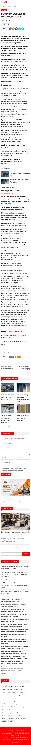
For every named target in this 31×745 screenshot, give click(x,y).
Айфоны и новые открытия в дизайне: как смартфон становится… (19, 180)
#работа (13, 712)
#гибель (4, 695)
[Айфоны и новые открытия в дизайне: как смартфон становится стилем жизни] (5, 181)
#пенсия (16, 707)
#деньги (26, 695)
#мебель (4, 704)
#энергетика (24, 718)
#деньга (20, 695)
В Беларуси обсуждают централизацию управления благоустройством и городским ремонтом (15, 641)
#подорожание (24, 707)
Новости (4, 10)
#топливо (11, 718)
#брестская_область (12, 692)
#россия (26, 712)
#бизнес (16, 689)
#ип (18, 698)
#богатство (23, 689)
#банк (3, 689)
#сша (20, 715)
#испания (23, 698)
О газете (3, 673)
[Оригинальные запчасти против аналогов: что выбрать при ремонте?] (7, 408)
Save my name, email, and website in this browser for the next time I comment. (14, 469)
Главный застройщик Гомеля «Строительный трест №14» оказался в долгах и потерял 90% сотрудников (14, 574)
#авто (16, 686)
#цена (17, 718)
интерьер (4, 721)
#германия (22, 692)
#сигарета (4, 715)
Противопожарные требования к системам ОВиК (24, 368)
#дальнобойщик (12, 695)
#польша (11, 709)
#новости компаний (7, 707)
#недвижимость (18, 704)
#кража (9, 701)
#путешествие (5, 712)
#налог (10, 704)
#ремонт (19, 712)
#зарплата (12, 698)
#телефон (4, 718)
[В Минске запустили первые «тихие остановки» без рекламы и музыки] (5, 174)
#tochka (4, 686)
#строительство (13, 715)
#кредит (15, 701)
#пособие (17, 709)
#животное (4, 698)
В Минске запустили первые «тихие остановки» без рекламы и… (20, 173)
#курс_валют (22, 701)
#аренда (22, 686)
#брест (3, 692)
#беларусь (9, 689)
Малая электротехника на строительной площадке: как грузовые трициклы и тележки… (15, 534)
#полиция (4, 709)
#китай (3, 701)
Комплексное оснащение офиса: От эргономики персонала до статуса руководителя (12, 664)
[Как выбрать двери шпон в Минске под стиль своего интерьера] (23, 408)
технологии (11, 721)
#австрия (10, 686)
